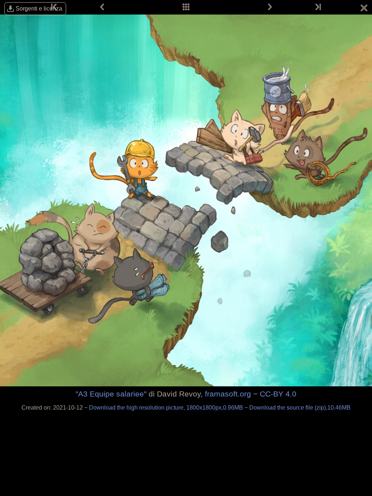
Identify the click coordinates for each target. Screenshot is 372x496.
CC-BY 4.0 (278, 394)
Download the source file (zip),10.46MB (300, 407)
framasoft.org (228, 394)
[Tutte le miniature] (186, 7)
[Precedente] (102, 7)
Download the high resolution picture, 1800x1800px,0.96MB (166, 407)
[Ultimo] (317, 7)
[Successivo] (270, 7)
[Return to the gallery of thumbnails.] (364, 9)
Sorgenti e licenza (39, 8)
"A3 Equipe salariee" (111, 394)
